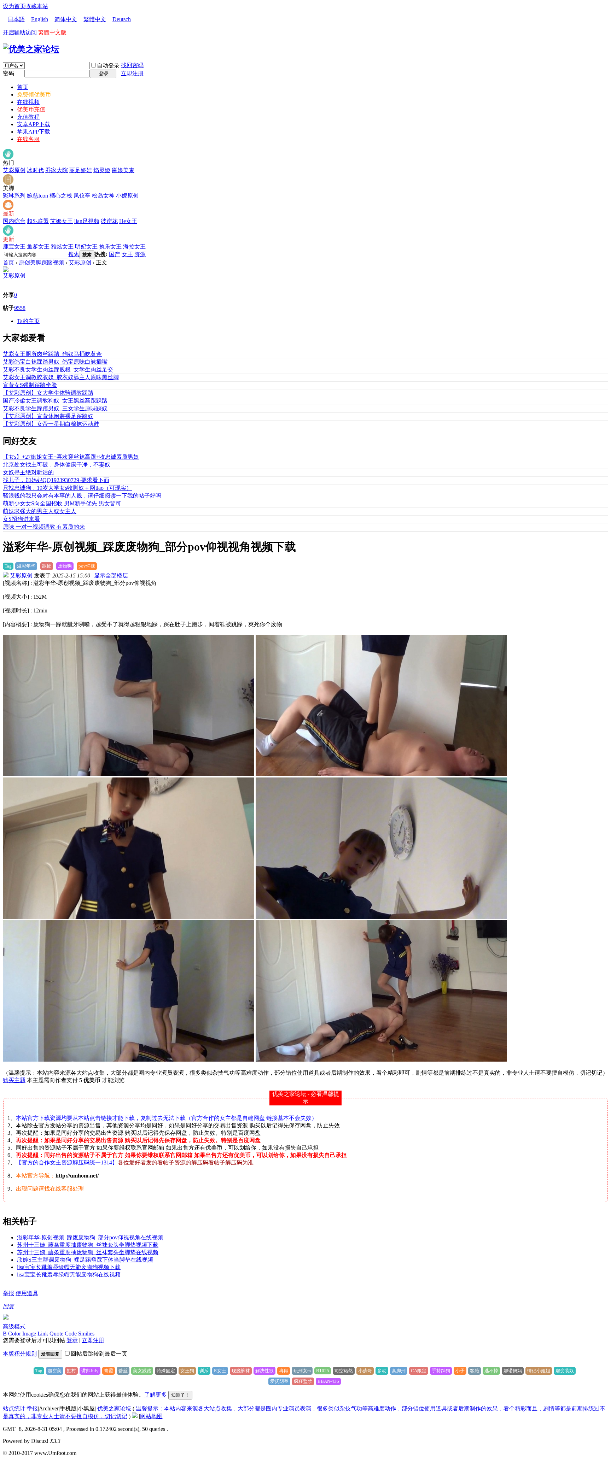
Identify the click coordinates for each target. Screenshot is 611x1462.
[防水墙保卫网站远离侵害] (135, 1416)
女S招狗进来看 (21, 519)
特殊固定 (166, 1370)
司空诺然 (343, 1370)
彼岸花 (109, 221)
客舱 (474, 1370)
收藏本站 (36, 6)
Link (42, 1334)
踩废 (46, 566)
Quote (56, 1334)
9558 (19, 308)
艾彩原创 (14, 170)
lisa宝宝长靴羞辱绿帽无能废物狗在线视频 (69, 1275)
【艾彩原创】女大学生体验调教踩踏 (48, 393)
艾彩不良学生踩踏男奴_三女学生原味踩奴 (55, 408)
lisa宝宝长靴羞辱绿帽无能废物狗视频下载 (69, 1267)
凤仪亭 (82, 196)
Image (29, 1334)
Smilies (86, 1334)
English (39, 19)
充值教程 (28, 117)
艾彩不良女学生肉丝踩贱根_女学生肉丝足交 (58, 369)
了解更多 (155, 1395)
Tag (8, 566)
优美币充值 (31, 109)
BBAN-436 (328, 1381)
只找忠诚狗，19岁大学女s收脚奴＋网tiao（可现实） (67, 488)
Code (71, 1334)
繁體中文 (94, 19)
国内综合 (14, 221)
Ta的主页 (28, 321)
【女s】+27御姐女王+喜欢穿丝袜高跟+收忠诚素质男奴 (71, 457)
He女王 (128, 221)
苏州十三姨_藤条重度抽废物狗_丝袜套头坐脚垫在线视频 (87, 1252)
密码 (8, 73)
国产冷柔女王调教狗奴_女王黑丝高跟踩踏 (55, 401)
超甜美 (55, 1370)
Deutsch (121, 19)
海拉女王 (134, 246)
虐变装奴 (564, 1370)
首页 (22, 87)
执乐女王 (110, 246)
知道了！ (180, 1395)
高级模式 (14, 1326)
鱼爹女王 (38, 246)
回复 (8, 1306)
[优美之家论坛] (31, 49)
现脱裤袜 (241, 1370)
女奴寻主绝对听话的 (28, 472)
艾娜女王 (61, 221)
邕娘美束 (123, 170)
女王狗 (187, 1370)
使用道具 (27, 1293)
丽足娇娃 (80, 170)
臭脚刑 (399, 1370)
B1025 (322, 1370)
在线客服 (28, 139)
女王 (127, 254)
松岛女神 (103, 196)
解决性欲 (264, 1370)
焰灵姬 (101, 170)
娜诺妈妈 (513, 1370)
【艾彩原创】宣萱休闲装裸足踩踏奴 (48, 416)
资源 (140, 254)
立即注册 (132, 73)
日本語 (16, 19)
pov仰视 (86, 566)
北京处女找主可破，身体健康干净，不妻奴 (56, 465)
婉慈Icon (37, 196)
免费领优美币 (34, 95)
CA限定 (418, 1370)
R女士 (220, 1370)
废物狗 (65, 566)
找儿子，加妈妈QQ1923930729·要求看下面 (56, 480)
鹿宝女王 (14, 246)
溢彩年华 (26, 566)
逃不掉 (491, 1370)
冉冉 (283, 1370)
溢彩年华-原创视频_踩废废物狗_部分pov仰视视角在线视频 (90, 1237)
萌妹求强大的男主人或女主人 (39, 511)
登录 (72, 1340)
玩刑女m (302, 1370)
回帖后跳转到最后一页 (99, 1354)
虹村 (71, 1370)
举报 (8, 1293)
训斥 (204, 1370)
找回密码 (132, 65)
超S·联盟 (38, 221)
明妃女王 (86, 246)
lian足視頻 (86, 221)
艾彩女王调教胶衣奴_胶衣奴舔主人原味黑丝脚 (61, 377)
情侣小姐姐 (538, 1370)
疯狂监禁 (303, 1381)
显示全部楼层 (111, 576)
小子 (460, 1370)
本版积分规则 (20, 1354)
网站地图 (151, 1416)
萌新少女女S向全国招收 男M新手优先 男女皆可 (62, 503)
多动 (381, 1370)
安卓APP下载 (33, 124)
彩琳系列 (14, 196)
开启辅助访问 (20, 32)
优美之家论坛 (114, 1408)
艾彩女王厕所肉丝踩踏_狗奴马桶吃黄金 (52, 354)
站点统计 (14, 1408)
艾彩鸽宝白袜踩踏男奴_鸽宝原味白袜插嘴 (55, 362)
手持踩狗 (441, 1370)
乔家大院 (56, 170)
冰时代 (35, 170)
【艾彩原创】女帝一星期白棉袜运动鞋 (51, 424)
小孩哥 (365, 1370)
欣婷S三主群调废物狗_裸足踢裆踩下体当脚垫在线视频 (85, 1260)
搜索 (74, 254)
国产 (114, 254)
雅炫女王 (62, 246)
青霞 (108, 1370)
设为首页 (14, 6)
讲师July (90, 1370)
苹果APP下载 (33, 132)
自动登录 (108, 66)
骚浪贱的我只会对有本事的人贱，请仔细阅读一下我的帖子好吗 (82, 496)
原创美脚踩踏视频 (41, 262)
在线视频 (28, 102)
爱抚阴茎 (279, 1381)
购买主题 (14, 1080)
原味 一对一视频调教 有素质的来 (44, 527)
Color (14, 1334)
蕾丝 (123, 1370)
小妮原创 (127, 196)
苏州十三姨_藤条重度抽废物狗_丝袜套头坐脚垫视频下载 (87, 1245)
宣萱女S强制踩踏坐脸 (30, 385)
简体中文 (65, 19)
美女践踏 (142, 1370)
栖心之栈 (61, 196)
